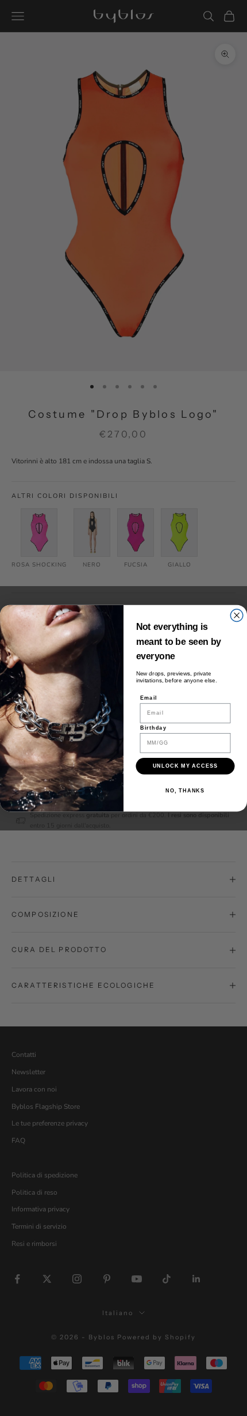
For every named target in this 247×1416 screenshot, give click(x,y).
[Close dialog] (236, 615)
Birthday (153, 727)
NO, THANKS (184, 791)
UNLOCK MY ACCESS (185, 766)
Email (148, 698)
